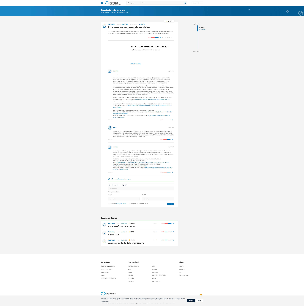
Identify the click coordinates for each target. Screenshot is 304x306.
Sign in (129, 179)
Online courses (105, 272)
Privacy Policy (105, 301)
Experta (103, 275)
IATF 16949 (131, 278)
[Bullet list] (117, 185)
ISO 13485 (155, 272)
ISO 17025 (130, 281)
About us (181, 266)
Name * (110, 195)
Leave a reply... (114, 188)
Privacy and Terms (121, 203)
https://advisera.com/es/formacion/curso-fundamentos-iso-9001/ (130, 166)
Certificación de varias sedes (121, 226)
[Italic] (112, 185)
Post (170, 204)
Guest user (111, 223)
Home (102, 12)
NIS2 (153, 266)
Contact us (182, 269)
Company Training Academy (108, 278)
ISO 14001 (130, 275)
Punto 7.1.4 (113, 234)
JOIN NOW (200, 3)
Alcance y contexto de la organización (126, 243)
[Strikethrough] (115, 185)
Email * (144, 195)
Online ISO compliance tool (108, 266)
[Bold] (109, 185)
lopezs (114, 127)
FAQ (180, 272)
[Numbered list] (120, 185)
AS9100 (154, 278)
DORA (129, 269)
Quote (110, 120)
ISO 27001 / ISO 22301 (134, 266)
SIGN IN (194, 3)
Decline (199, 300)
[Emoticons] (125, 185)
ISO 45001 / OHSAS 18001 (159, 275)
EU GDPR (154, 269)
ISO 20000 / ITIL (156, 281)
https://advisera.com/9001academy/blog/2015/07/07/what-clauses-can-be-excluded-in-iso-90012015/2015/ (141, 162)
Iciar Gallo (115, 71)
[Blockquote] (123, 185)
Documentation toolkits (107, 269)
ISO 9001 (107, 12)
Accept (191, 300)
